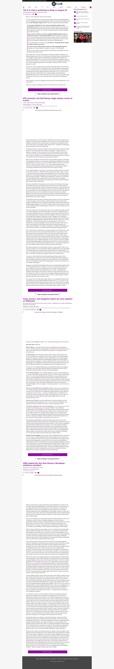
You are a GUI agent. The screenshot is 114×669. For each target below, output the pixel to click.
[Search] (23, 7)
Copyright (65, 658)
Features (27, 14)
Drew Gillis (26, 469)
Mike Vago (26, 306)
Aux (76, 7)
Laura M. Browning (27, 12)
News (36, 7)
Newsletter (83, 7)
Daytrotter (40, 0)
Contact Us (75, 658)
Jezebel (32, 0)
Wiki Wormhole (33, 309)
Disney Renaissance (54, 508)
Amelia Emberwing (27, 104)
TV (42, 7)
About (37, 658)
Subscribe (69, 7)
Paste (24, 0)
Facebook (59, 658)
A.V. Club (28, 0)
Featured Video (78, 31)
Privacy (70, 658)
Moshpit (44, 0)
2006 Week (32, 472)
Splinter (36, 0)
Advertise (48, 658)
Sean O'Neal (34, 12)
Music (54, 7)
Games (61, 7)
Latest (29, 7)
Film (48, 7)
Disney (31, 107)
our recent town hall (42, 42)
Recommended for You (80, 9)
